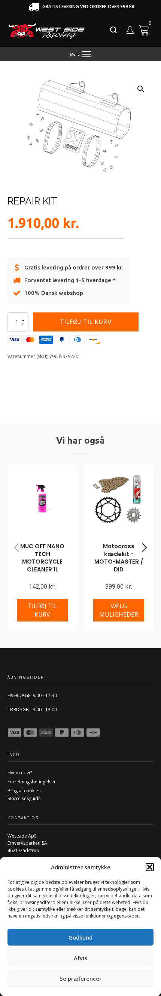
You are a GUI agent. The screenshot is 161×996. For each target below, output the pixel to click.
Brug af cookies (23, 790)
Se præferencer (80, 978)
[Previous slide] (16, 547)
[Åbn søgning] (113, 30)
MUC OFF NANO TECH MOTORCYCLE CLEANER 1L (42, 557)
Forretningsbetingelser (31, 781)
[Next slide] (145, 547)
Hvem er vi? (19, 773)
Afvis (80, 958)
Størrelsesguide (24, 798)
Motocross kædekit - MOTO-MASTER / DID (118, 557)
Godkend (80, 937)
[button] (150, 867)
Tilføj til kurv (86, 321)
